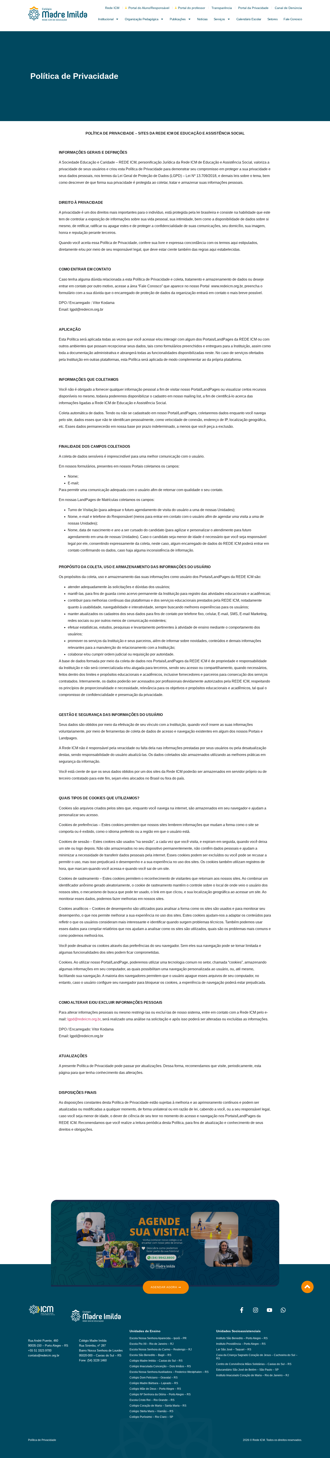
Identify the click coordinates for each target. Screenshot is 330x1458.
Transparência (221, 8)
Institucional (106, 19)
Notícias (202, 19)
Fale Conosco (293, 19)
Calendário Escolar (248, 19)
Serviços (219, 19)
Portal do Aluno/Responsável (148, 8)
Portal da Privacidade (253, 8)
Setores (272, 19)
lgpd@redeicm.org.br (84, 1019)
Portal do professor (191, 8)
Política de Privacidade (42, 1440)
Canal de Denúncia (288, 8)
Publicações (178, 19)
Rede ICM (112, 8)
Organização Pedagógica (141, 19)
